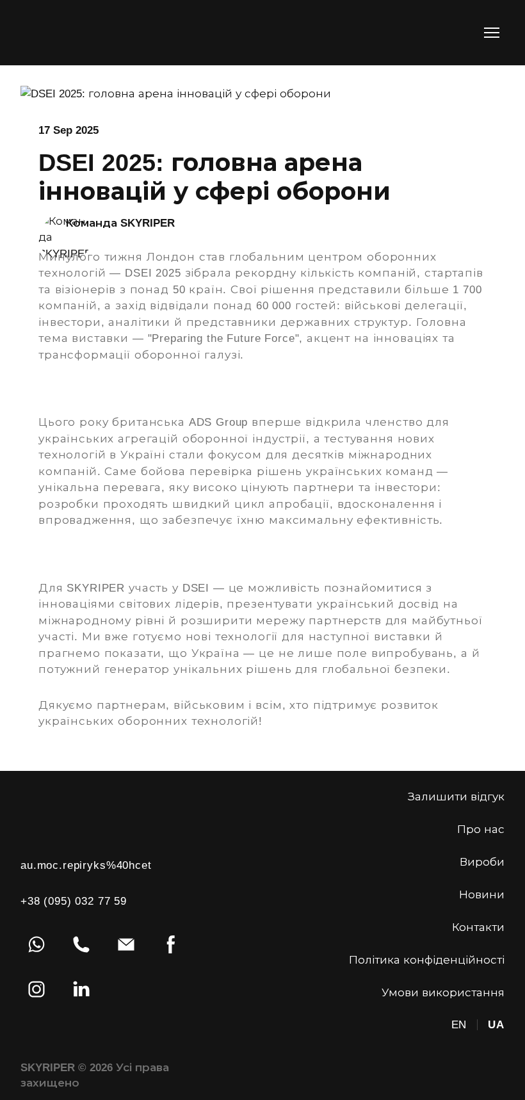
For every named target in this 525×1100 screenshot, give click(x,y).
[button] (36, 944)
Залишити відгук (456, 797)
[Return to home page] (61, 32)
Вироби (482, 862)
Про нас (481, 829)
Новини (482, 895)
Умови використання (443, 993)
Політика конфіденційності (427, 960)
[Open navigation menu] (492, 32)
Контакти (478, 927)
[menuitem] (459, 1025)
